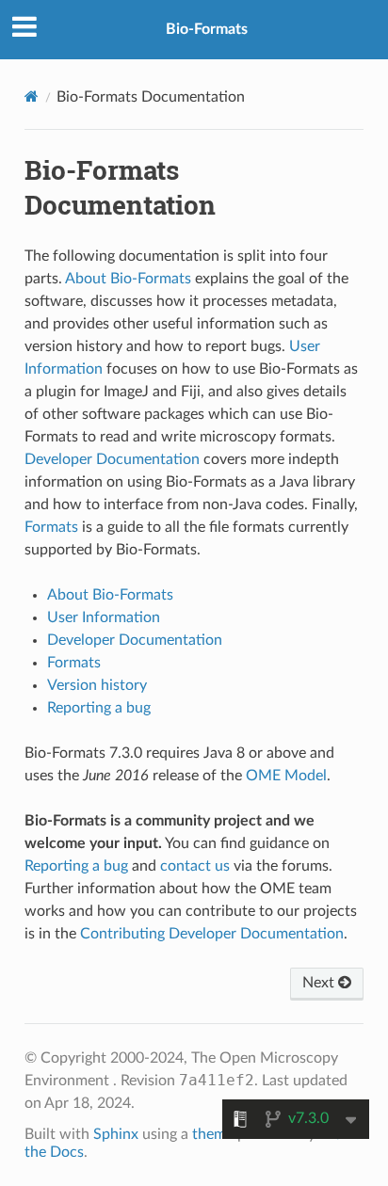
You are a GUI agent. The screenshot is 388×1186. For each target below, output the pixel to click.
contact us (195, 865)
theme (213, 1134)
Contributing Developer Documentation (212, 933)
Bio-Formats (207, 29)
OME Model (286, 775)
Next (320, 982)
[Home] (31, 96)
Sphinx (115, 1134)
